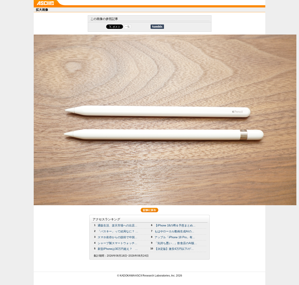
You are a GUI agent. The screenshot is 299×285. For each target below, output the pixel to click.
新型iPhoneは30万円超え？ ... (118, 248)
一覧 (127, 26)
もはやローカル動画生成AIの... (174, 231)
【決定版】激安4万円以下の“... (174, 248)
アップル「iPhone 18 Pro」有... (175, 237)
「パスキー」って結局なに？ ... (118, 231)
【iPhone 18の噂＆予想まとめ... (175, 225)
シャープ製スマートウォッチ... (117, 243)
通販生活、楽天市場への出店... (117, 225)
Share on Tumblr (157, 26)
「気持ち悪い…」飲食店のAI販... (176, 243)
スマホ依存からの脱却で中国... (117, 237)
